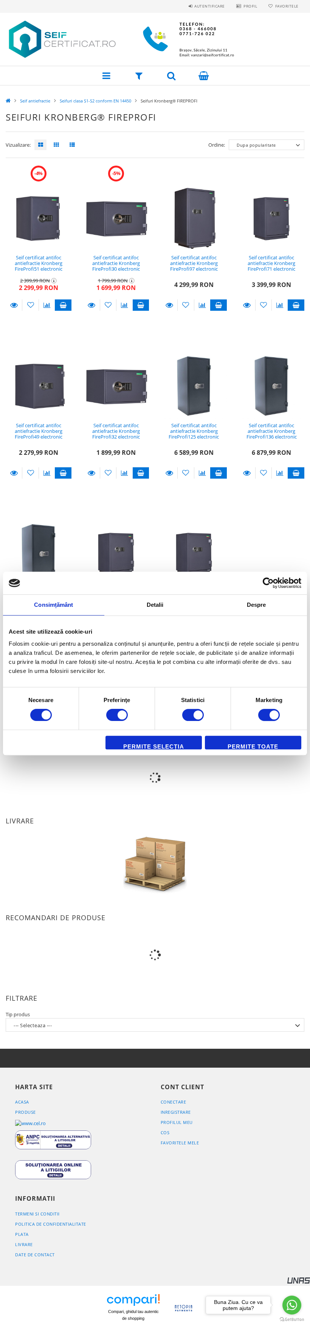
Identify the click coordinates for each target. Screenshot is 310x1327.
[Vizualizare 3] (70, 144)
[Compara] (47, 305)
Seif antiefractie (35, 101)
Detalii (14, 305)
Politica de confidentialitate (50, 1224)
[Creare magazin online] (298, 1280)
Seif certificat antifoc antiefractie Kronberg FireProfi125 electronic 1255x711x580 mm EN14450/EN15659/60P (194, 437)
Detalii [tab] (155, 604)
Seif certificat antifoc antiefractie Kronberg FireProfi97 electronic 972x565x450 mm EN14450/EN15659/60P (194, 269)
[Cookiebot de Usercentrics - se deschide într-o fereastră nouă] (268, 583)
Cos (165, 1132)
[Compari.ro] (133, 1301)
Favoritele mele (180, 1143)
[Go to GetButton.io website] (292, 1319)
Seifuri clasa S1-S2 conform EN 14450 (95, 101)
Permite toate (253, 746)
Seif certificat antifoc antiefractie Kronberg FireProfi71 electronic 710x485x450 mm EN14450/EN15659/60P (271, 269)
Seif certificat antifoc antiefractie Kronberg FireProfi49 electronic (38, 431)
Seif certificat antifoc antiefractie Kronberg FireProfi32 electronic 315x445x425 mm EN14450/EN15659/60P (116, 437)
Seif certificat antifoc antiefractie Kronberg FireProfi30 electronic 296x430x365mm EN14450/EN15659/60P (116, 269)
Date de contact (35, 1254)
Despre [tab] (256, 604)
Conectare (173, 1102)
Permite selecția (153, 746)
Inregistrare (176, 1112)
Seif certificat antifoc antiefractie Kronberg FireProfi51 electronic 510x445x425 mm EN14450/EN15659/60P (38, 269)
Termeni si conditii (37, 1214)
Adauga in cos (63, 305)
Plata (22, 1234)
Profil (250, 6)
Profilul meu (177, 1122)
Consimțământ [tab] (53, 604)
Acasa (22, 1102)
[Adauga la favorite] (30, 305)
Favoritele (287, 6)
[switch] (117, 715)
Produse (25, 1112)
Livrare (24, 1244)
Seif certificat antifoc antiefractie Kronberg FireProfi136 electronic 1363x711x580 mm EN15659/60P (271, 437)
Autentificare (209, 6)
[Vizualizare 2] (54, 144)
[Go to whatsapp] (291, 1305)
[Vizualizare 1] (38, 144)
